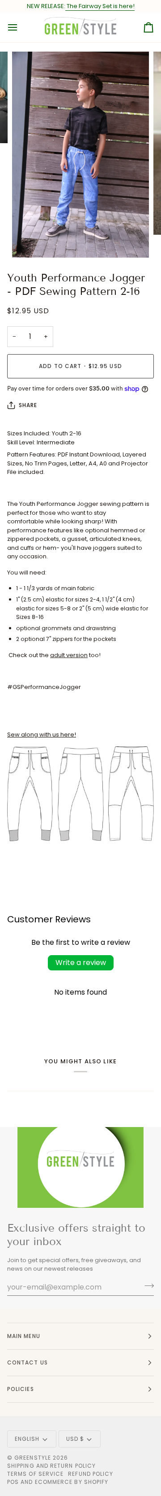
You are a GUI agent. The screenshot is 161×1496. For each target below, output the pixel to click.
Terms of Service (35, 1474)
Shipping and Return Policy (51, 1466)
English (27, 1439)
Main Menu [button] (23, 1336)
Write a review (80, 962)
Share (28, 405)
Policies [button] (20, 1389)
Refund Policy (90, 1474)
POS (13, 1482)
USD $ (75, 1439)
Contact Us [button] (27, 1362)
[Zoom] (29, 241)
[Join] (146, 1286)
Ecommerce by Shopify (72, 1482)
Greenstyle (32, 1457)
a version (69, 655)
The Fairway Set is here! (100, 6)
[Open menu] (20, 27)
